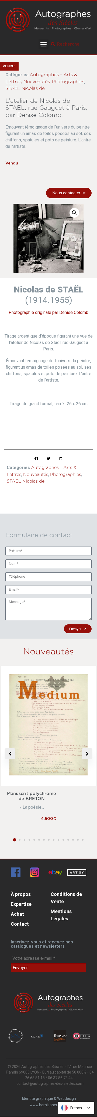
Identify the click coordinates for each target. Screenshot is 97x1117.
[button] (44, 44)
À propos (21, 894)
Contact (20, 924)
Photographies (68, 81)
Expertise (21, 904)
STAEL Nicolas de (25, 88)
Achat (17, 914)
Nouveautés (36, 81)
